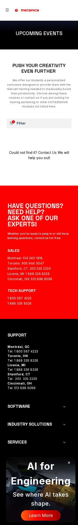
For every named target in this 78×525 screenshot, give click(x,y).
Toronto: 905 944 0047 (26, 263)
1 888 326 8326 (20, 303)
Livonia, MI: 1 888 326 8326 (29, 274)
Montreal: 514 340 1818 (25, 258)
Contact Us (47, 152)
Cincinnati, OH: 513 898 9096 (30, 279)
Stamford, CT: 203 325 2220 (29, 268)
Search (69, 13)
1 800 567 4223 (20, 298)
